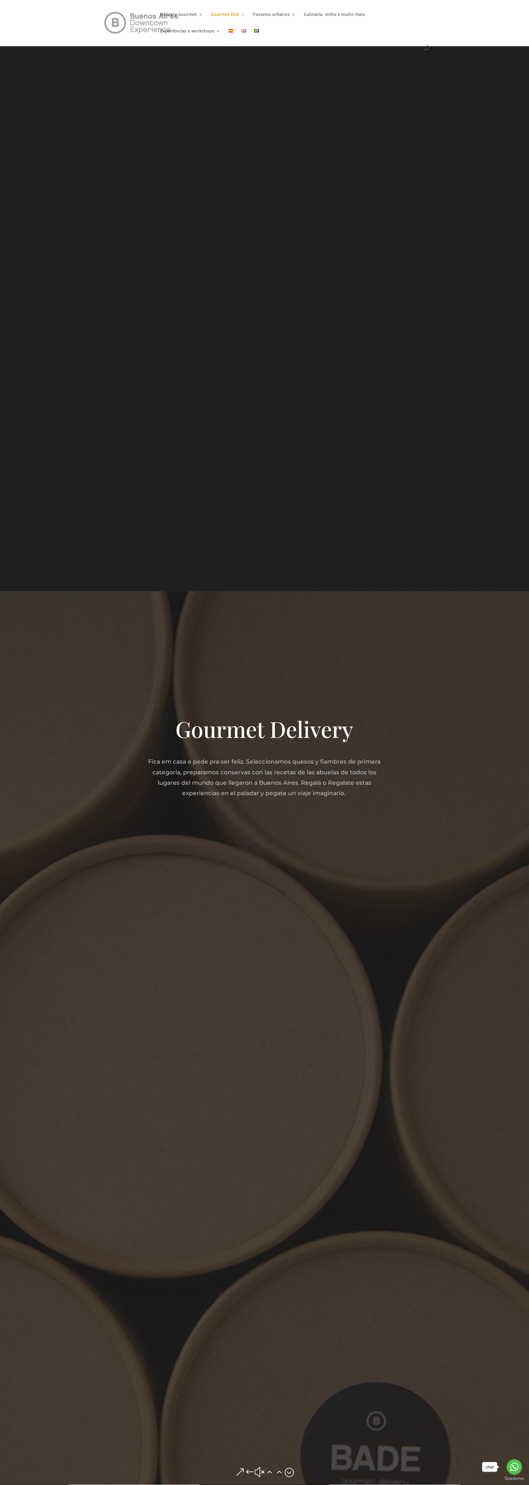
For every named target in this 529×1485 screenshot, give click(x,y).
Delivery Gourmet (178, 14)
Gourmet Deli (225, 14)
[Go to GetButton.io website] (514, 1479)
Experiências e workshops (187, 31)
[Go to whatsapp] (514, 1467)
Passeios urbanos (271, 14)
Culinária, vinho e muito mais (334, 14)
